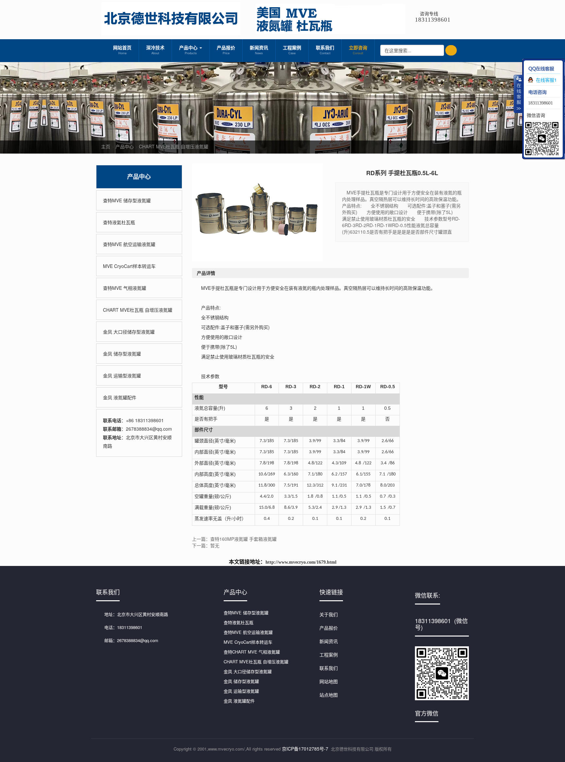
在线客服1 (546, 79)
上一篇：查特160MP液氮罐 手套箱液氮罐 (234, 539)
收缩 (518, 94)
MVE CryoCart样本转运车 (129, 266)
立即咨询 (358, 49)
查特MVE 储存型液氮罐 (127, 200)
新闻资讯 (259, 49)
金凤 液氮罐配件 (119, 397)
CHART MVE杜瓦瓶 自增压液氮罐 (173, 146)
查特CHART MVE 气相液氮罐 (252, 652)
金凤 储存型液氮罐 (122, 353)
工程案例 (292, 49)
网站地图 (328, 681)
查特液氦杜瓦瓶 (119, 222)
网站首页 (122, 49)
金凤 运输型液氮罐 (122, 375)
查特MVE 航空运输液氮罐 (129, 244)
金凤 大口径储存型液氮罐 (129, 331)
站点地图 (328, 694)
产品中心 (189, 49)
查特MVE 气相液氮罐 (124, 288)
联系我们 (325, 49)
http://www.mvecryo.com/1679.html (300, 562)
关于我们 (328, 614)
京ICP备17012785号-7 (305, 748)
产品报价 (226, 49)
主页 (105, 146)
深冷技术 (155, 49)
